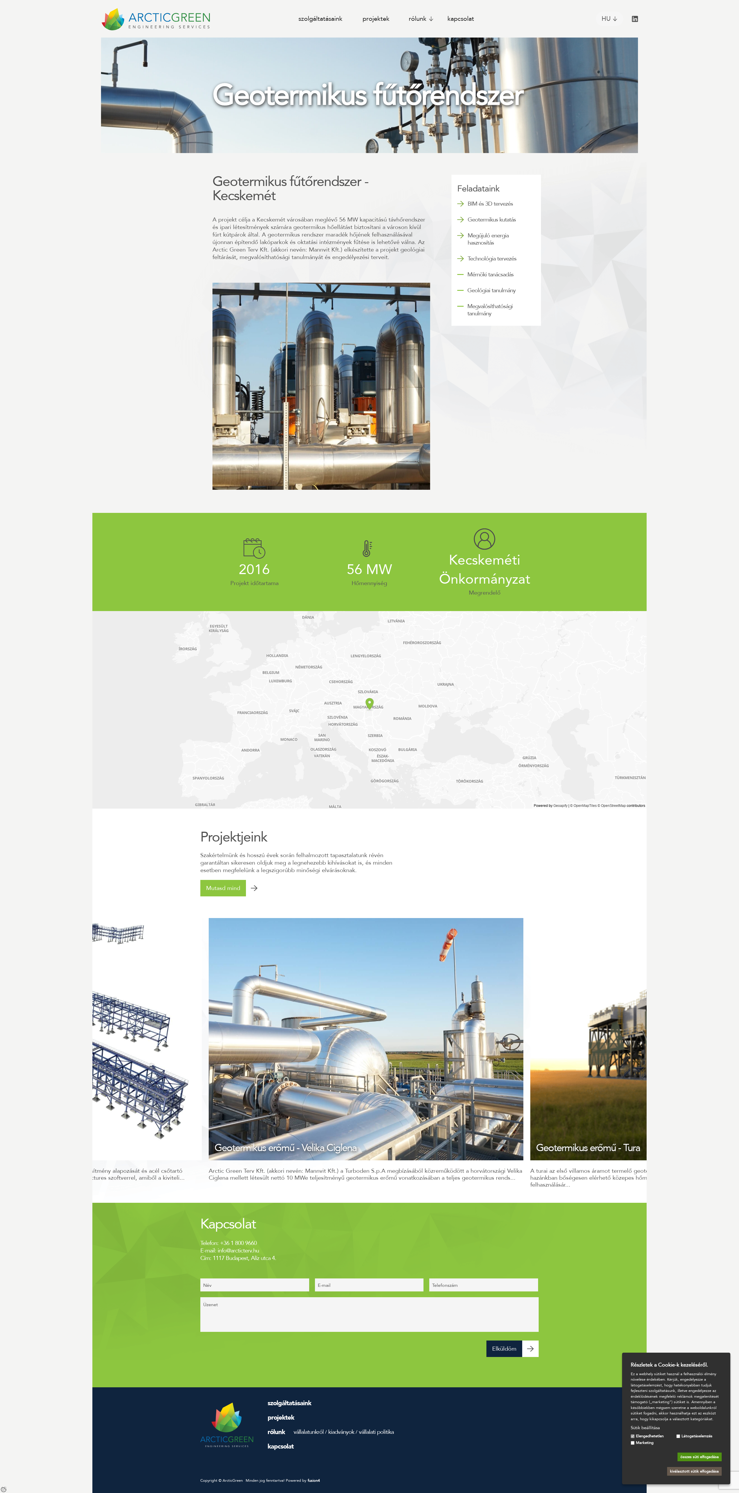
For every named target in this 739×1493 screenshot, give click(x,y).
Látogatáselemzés (697, 1436)
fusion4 (314, 1480)
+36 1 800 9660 (238, 1243)
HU (606, 18)
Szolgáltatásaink (320, 18)
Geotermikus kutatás (492, 219)
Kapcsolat (460, 18)
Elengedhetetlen (650, 1436)
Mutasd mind (223, 888)
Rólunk (417, 18)
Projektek (376, 18)
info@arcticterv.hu (238, 1250)
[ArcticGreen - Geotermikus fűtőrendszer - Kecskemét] (155, 18)
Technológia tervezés (492, 258)
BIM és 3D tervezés (490, 203)
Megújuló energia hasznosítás (488, 239)
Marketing (645, 1442)
